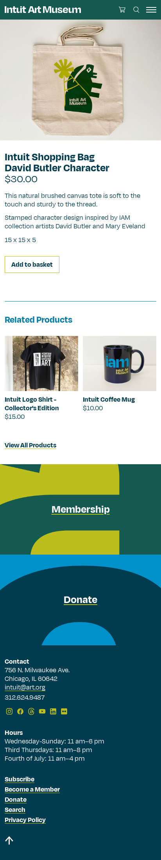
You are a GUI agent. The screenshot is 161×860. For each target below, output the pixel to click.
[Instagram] (9, 711)
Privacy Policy (25, 820)
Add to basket (32, 264)
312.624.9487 (25, 698)
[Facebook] (20, 711)
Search (15, 810)
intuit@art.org (25, 687)
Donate (16, 799)
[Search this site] (136, 10)
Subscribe (19, 779)
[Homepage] (43, 9)
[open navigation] (151, 9)
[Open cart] (122, 9)
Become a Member (32, 789)
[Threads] (31, 711)
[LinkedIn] (53, 711)
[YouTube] (42, 711)
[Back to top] (80, 841)
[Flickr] (64, 711)
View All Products (30, 445)
